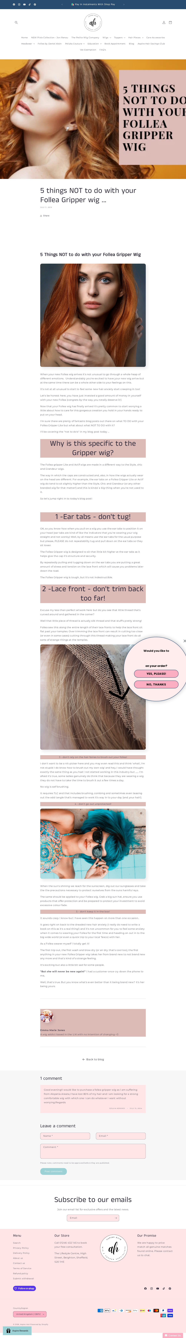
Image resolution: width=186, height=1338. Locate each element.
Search (17, 1243)
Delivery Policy (21, 1253)
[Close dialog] (182, 641)
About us (18, 1258)
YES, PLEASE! (153, 674)
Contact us (19, 1263)
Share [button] (46, 215)
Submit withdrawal (23, 1278)
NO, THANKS (153, 684)
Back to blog (95, 1059)
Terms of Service (22, 1268)
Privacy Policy (21, 1248)
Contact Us (174, 1335)
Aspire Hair (25, 1324)
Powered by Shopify (39, 1324)
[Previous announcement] (62, 4)
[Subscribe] (116, 1218)
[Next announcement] (124, 4)
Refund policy (20, 1273)
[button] (16, 22)
